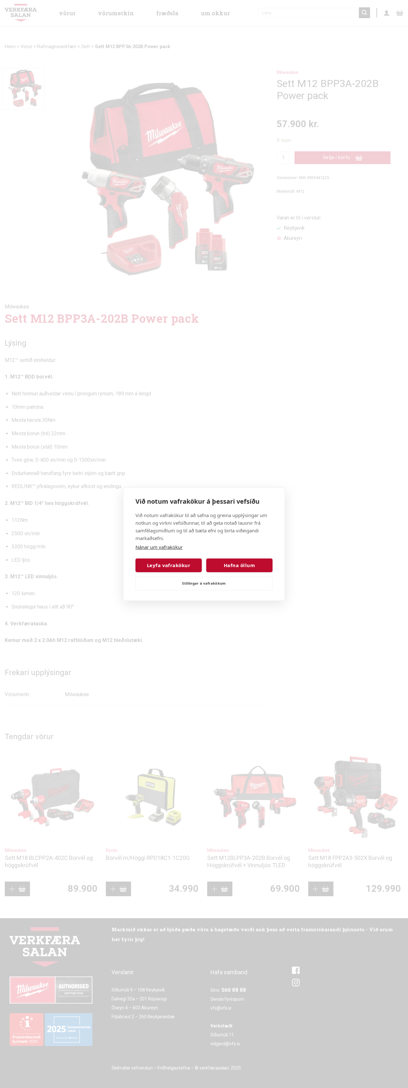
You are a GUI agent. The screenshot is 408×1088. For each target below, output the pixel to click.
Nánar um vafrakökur (159, 547)
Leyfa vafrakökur (168, 565)
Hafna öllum (239, 565)
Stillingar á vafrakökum (204, 583)
